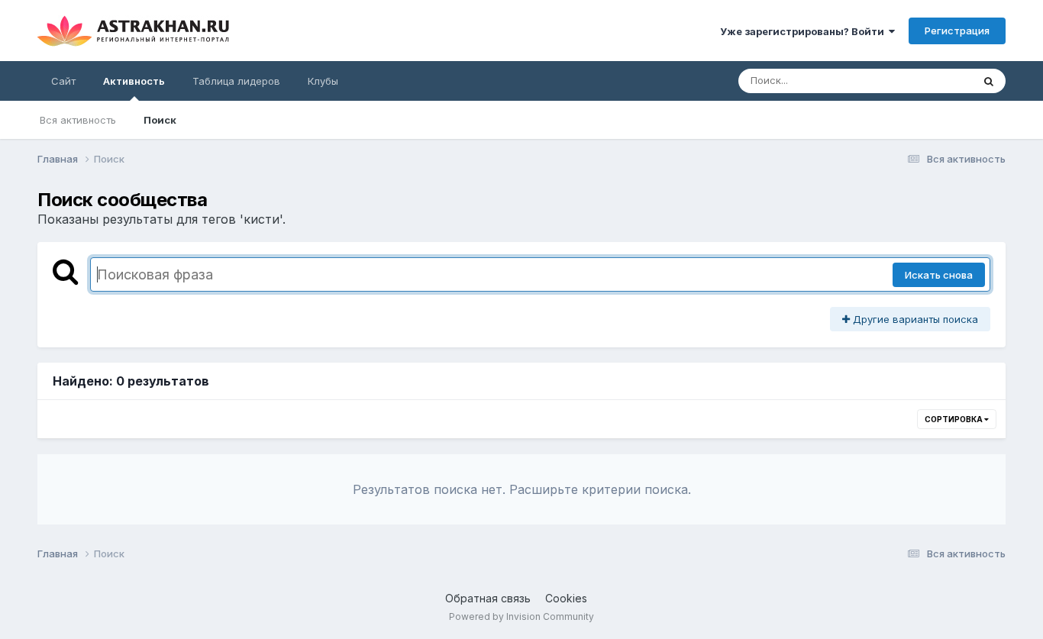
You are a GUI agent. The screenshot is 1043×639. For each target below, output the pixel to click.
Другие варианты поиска (914, 319)
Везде (937, 80)
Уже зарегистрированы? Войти (804, 31)
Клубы (323, 81)
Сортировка (954, 419)
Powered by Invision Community (521, 616)
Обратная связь (488, 598)
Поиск (160, 120)
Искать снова (939, 275)
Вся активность (78, 120)
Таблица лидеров (236, 81)
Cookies (566, 598)
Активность (134, 81)
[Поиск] (989, 81)
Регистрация (957, 30)
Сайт (63, 81)
